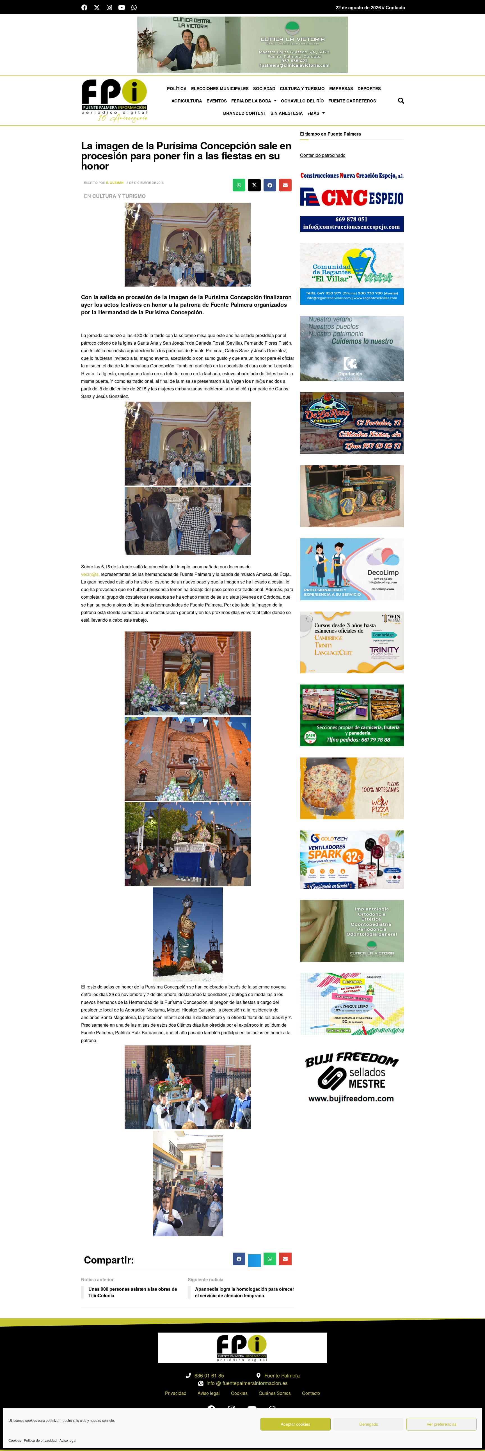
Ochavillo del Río (302, 101)
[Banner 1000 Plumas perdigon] (352, 495)
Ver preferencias (442, 1424)
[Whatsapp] (134, 7)
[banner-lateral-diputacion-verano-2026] (352, 348)
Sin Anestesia (287, 113)
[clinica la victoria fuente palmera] (352, 930)
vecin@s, (90, 574)
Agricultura (186, 101)
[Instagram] (109, 7)
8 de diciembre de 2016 (145, 182)
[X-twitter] (97, 7)
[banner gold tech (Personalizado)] (352, 859)
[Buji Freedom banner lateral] (352, 1076)
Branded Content (244, 113)
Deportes (369, 88)
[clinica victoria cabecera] (242, 44)
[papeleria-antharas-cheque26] (352, 1003)
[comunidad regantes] (352, 273)
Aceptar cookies (295, 1424)
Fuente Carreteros (352, 101)
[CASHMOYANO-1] (352, 714)
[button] (401, 100)
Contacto (311, 1393)
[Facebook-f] (84, 7)
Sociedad (264, 88)
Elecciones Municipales (220, 88)
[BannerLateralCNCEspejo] (352, 200)
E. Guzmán (114, 182)
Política (177, 88)
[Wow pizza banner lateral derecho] (352, 787)
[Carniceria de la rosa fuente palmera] (352, 422)
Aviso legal (68, 1440)
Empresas (341, 88)
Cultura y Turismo (302, 88)
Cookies (14, 1440)
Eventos (217, 101)
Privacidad (175, 1393)
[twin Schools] (352, 641)
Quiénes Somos (275, 1393)
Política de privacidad (40, 1440)
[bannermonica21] (352, 569)
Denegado (368, 1424)
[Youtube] (121, 7)
